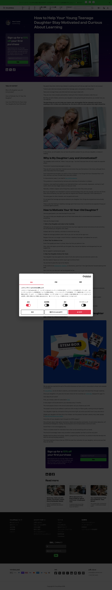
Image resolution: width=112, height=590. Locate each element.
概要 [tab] (80, 282)
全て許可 (79, 312)
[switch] (46, 305)
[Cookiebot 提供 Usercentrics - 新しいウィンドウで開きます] (84, 276)
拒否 (32, 312)
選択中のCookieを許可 (56, 312)
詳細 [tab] (56, 282)
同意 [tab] (31, 282)
